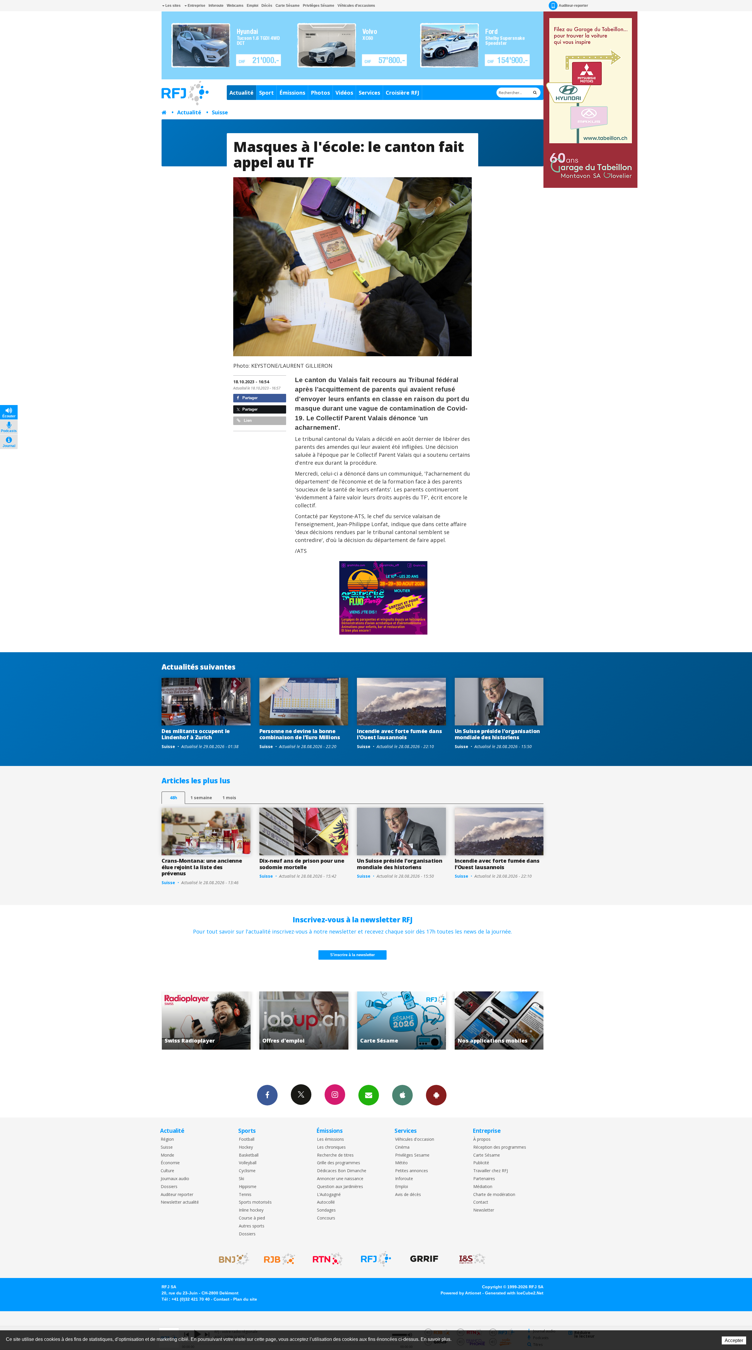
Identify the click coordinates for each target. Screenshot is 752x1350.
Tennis (245, 1194)
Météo (401, 1162)
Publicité (481, 1162)
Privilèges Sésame (318, 6)
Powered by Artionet (461, 1293)
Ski (241, 1178)
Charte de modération (494, 1194)
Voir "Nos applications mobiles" (349, 1020)
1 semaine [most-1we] (201, 797)
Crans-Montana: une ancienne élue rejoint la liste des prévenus (202, 867)
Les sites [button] (172, 6)
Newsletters (368, 1095)
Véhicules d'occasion (414, 1139)
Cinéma (402, 1147)
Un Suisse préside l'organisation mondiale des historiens (497, 734)
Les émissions (330, 1139)
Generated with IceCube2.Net (514, 1293)
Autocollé (326, 1202)
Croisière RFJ (402, 92)
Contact (480, 1202)
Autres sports (251, 1226)
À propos (482, 1139)
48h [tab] (173, 797)
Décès (266, 6)
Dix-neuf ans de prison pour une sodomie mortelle (301, 864)
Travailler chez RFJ (490, 1170)
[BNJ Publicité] (231, 1259)
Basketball (248, 1155)
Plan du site (245, 1299)
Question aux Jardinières (340, 1186)
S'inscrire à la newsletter (352, 955)
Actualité (241, 92)
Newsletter (483, 1210)
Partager (249, 398)
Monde (167, 1155)
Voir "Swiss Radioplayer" (446, 1020)
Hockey (246, 1147)
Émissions (292, 92)
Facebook (267, 1095)
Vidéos (344, 92)
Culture (167, 1170)
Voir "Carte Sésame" (251, 1020)
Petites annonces (411, 1170)
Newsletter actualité (180, 1202)
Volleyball (247, 1162)
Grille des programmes (338, 1162)
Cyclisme (247, 1170)
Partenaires (484, 1178)
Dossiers (169, 1186)
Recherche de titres (335, 1155)
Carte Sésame (288, 6)
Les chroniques (331, 1147)
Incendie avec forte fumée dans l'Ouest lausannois (399, 734)
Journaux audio (175, 1178)
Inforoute (216, 6)
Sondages (326, 1210)
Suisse (220, 112)
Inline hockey (251, 1210)
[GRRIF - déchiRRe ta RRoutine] (424, 1259)
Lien (247, 420)
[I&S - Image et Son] (472, 1259)
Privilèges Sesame (412, 1155)
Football (246, 1139)
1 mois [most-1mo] (229, 797)
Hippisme (247, 1186)
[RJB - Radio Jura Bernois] (280, 1259)
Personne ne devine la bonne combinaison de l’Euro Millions (299, 734)
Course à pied (252, 1218)
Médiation (482, 1186)
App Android (436, 1095)
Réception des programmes (499, 1147)
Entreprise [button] (196, 6)
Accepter (734, 1340)
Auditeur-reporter (573, 6)
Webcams (235, 6)
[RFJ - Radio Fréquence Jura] (376, 1259)
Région (167, 1139)
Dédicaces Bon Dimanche (341, 1170)
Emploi (252, 6)
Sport (266, 92)
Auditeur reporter (177, 1194)
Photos (320, 92)
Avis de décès (408, 1194)
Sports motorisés (255, 1202)
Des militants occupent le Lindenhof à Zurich (196, 734)
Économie (170, 1162)
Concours (326, 1218)
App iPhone (402, 1095)
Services (369, 92)
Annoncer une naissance (340, 1178)
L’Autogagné (329, 1194)
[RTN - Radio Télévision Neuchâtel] (328, 1259)
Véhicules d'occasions (356, 6)
